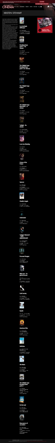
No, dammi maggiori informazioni (42, 3)
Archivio (31, 6)
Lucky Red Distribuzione (26, 170)
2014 (27, 370)
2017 (27, 261)
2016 (21, 299)
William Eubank (24, 220)
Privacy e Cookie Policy (34, 441)
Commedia (23, 298)
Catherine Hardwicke (24, 129)
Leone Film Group (25, 189)
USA (28, 52)
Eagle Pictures (24, 54)
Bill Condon (23, 71)
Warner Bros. (28, 206)
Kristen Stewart (24, 30)
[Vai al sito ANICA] (50, 6)
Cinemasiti (27, 6)
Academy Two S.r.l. (25, 262)
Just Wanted (28, 33)
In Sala (17, 6)
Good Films (27, 353)
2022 (21, 169)
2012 (21, 392)
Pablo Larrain (23, 184)
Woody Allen (23, 296)
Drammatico (23, 168)
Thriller (22, 148)
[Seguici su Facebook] (41, 7)
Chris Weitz (23, 110)
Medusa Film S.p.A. (25, 411)
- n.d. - (22, 53)
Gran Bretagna (24, 149)
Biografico (23, 32)
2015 (21, 353)
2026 (21, 33)
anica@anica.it (29, 441)
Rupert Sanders (24, 427)
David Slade (23, 90)
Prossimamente (22, 6)
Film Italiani (35, 6)
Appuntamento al (8, 6)
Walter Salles (23, 407)
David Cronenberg (24, 166)
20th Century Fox (25, 223)
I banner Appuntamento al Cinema (41, 441)
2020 (21, 206)
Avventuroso (23, 430)
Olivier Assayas (24, 367)
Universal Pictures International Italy (23, 433)
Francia (29, 32)
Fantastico (23, 52)
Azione (22, 205)
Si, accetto (42, 1)
